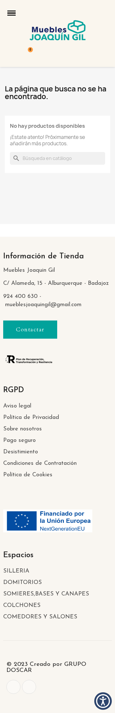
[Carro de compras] (27, 54)
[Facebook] (13, 687)
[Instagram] (29, 687)
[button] (30, 329)
